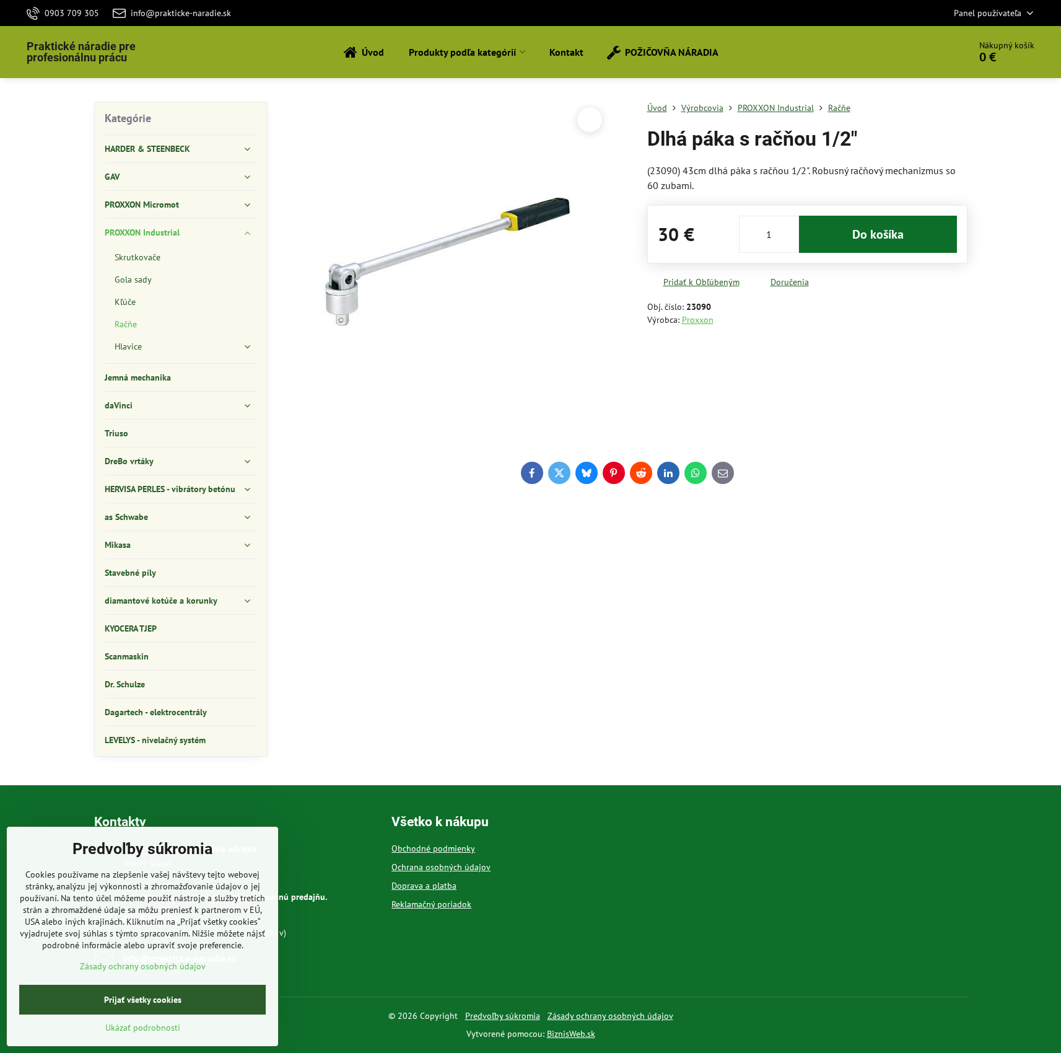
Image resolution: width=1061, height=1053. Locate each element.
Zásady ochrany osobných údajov (610, 1015)
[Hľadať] (926, 52)
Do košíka (878, 234)
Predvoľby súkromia (502, 1015)
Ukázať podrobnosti (142, 1027)
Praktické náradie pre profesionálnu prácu (81, 52)
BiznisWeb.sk (571, 1033)
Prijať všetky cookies (142, 999)
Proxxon (698, 319)
